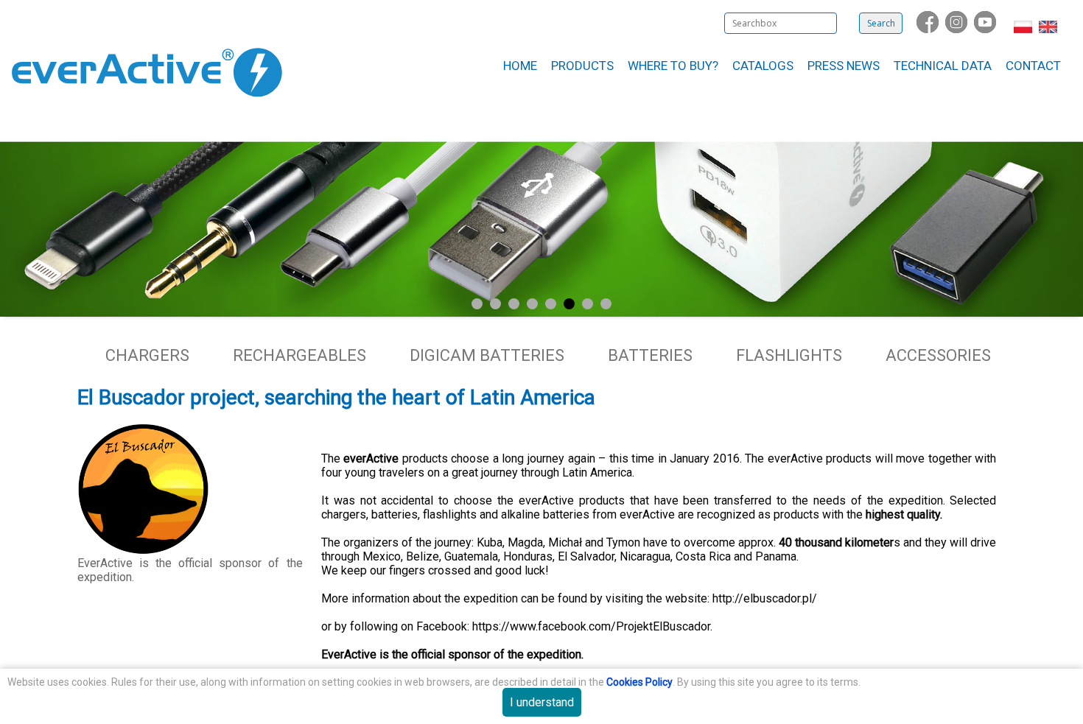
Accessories (938, 355)
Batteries (650, 355)
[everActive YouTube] (986, 29)
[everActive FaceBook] (929, 29)
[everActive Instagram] (957, 29)
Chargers (147, 355)
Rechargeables (299, 355)
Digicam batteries (487, 355)
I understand (542, 702)
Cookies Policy (639, 682)
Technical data (943, 65)
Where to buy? (673, 65)
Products (582, 65)
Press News (843, 65)
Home (520, 65)
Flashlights (789, 355)
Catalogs (762, 65)
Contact (1033, 65)
